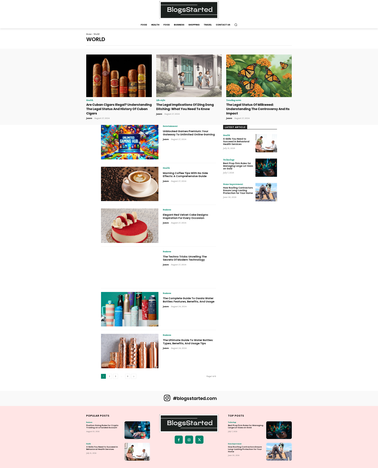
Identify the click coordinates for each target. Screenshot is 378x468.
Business (167, 209)
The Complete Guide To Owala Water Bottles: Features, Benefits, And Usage (188, 299)
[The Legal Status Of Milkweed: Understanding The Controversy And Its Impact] (259, 76)
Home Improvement (233, 184)
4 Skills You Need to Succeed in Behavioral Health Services (236, 141)
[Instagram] (189, 440)
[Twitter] (199, 440)
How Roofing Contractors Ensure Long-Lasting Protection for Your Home (238, 190)
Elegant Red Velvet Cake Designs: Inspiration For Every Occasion (185, 216)
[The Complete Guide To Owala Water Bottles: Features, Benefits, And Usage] (129, 309)
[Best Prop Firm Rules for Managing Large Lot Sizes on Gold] (266, 168)
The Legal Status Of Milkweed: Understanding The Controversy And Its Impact (258, 109)
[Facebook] (179, 440)
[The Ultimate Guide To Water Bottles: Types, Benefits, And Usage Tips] (129, 351)
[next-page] (133, 376)
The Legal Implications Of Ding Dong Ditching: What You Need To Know (185, 107)
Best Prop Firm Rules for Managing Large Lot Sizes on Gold (238, 166)
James (89, 118)
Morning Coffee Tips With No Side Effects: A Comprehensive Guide (185, 174)
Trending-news (233, 100)
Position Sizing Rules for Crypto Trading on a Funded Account (102, 426)
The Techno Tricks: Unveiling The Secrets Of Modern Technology (185, 258)
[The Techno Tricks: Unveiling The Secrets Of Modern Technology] (129, 267)
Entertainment (170, 126)
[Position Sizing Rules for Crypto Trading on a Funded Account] (137, 430)
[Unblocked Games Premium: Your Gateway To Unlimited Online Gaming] (129, 142)
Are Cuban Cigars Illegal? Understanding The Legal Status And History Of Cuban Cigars (119, 109)
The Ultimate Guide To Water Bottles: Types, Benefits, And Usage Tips (188, 341)
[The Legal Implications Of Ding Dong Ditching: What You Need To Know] (189, 76)
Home (89, 34)
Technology (228, 160)
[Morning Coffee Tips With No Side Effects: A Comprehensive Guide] (129, 184)
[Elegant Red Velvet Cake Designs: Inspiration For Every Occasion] (129, 225)
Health (89, 100)
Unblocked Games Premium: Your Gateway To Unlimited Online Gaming (189, 132)
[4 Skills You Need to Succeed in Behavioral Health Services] (266, 143)
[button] (235, 24)
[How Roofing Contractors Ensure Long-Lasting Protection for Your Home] (266, 192)
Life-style (160, 100)
